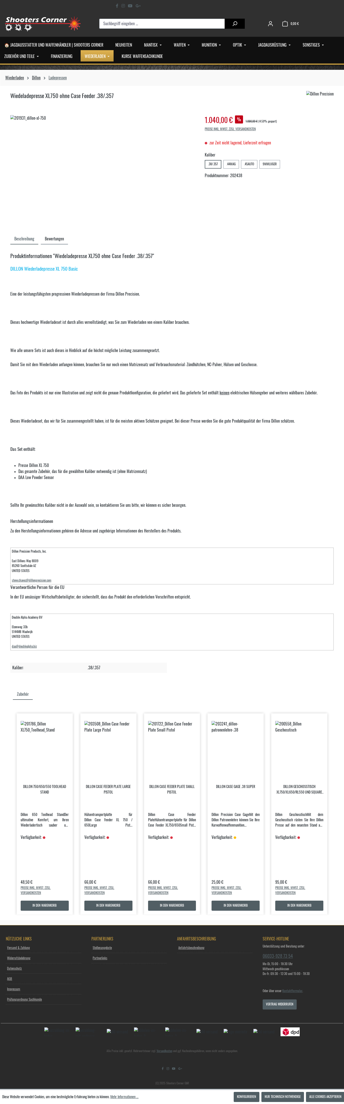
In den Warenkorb (44, 905)
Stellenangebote (102, 948)
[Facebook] (117, 6)
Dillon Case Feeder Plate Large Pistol (108, 789)
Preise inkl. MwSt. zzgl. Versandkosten (230, 129)
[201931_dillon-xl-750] (102, 169)
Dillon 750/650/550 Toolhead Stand (44, 789)
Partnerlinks (100, 958)
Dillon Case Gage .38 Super (235, 786)
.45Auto (249, 164)
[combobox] (162, 24)
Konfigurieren (246, 1096)
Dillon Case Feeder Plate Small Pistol (172, 789)
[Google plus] (138, 6)
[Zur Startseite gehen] (43, 24)
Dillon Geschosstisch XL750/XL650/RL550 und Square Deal (299, 790)
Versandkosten (164, 1051)
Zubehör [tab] (23, 694)
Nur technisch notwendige (283, 1096)
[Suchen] (235, 24)
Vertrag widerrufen (279, 1004)
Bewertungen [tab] (54, 239)
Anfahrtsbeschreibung (191, 948)
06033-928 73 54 (278, 956)
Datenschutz (14, 968)
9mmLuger (270, 164)
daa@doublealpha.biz (24, 646)
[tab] (24, 238)
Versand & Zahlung (18, 948)
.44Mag (231, 164)
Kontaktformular (292, 991)
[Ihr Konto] (270, 24)
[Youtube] (130, 6)
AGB (9, 979)
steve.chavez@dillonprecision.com (31, 580)
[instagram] (123, 6)
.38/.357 (213, 164)
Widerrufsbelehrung (18, 958)
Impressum (13, 989)
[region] (102, 169)
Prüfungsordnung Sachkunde (24, 999)
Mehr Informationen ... (124, 1097)
